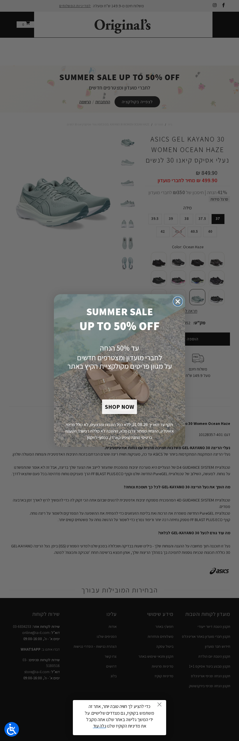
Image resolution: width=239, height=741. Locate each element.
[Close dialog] (177, 301)
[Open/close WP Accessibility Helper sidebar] (11, 729)
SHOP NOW (119, 407)
